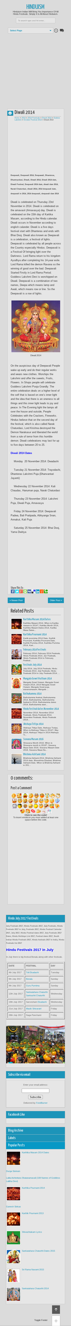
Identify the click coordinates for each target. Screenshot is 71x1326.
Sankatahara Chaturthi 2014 (35, 1288)
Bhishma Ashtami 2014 (34, 754)
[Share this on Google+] (21, 591)
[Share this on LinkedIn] (37, 591)
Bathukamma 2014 (32, 693)
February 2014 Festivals (34, 649)
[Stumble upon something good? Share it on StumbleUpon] (25, 591)
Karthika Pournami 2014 (35, 634)
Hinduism (35, 7)
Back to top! (56, 1309)
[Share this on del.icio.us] (33, 591)
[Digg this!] (29, 591)
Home (17, 118)
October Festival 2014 (33, 120)
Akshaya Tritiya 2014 (33, 724)
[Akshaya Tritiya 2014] (16, 729)
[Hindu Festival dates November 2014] (16, 713)
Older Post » (56, 600)
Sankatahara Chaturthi (37, 992)
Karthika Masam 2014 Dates (37, 619)
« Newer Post (16, 600)
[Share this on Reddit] (42, 591)
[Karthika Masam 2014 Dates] (16, 624)
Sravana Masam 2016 (33, 739)
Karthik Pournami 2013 (33, 1213)
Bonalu (29, 979)
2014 (24, 118)
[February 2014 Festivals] (16, 654)
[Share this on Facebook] (13, 591)
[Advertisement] (35, 68)
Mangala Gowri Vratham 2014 (37, 678)
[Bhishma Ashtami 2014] (16, 759)
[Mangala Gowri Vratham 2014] (16, 683)
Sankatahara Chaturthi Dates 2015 (38, 1251)
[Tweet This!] (17, 591)
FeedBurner (42, 1103)
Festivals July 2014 (32, 664)
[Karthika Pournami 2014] (16, 639)
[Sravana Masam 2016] (16, 744)
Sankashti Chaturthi (35, 995)
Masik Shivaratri (33, 1008)
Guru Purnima (32, 985)
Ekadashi (42, 1002)
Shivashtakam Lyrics (32, 1232)
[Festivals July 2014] (16, 669)
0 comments (11, 112)
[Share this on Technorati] (46, 591)
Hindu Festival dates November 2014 (41, 709)
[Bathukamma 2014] (16, 698)
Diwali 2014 (46, 118)
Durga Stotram (13, 1171)
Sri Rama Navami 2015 (33, 1269)
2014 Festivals (34, 118)
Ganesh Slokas (13, 1206)
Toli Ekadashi (32, 972)
